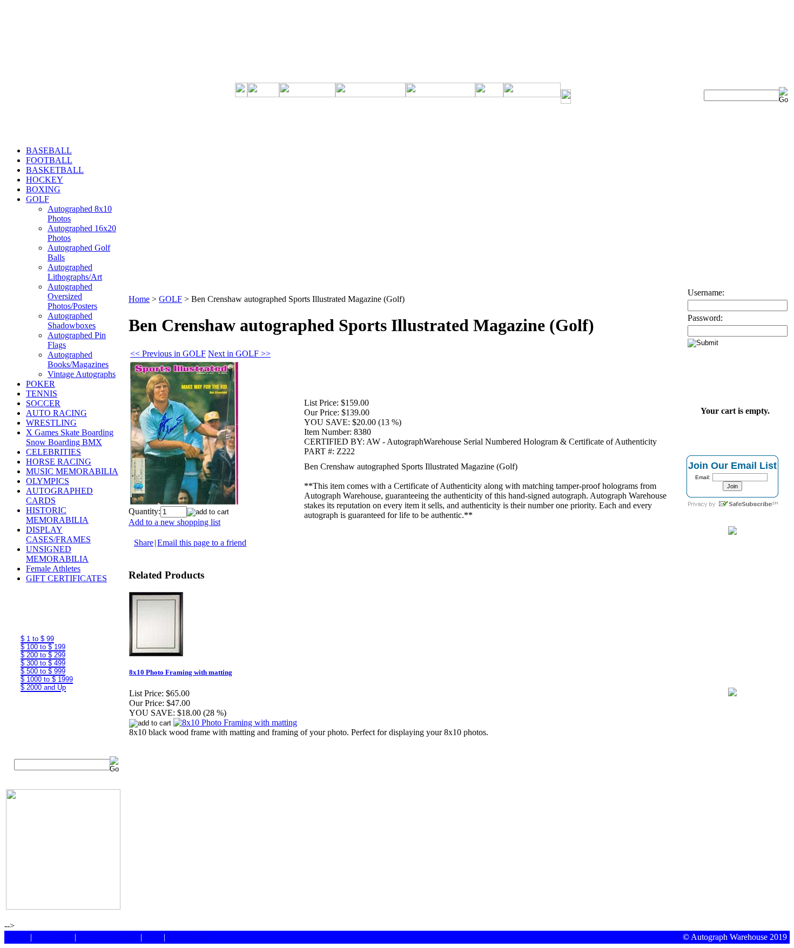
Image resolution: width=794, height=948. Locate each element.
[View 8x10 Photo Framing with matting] (235, 722)
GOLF (37, 199)
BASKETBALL (55, 169)
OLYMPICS (47, 481)
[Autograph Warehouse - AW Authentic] (732, 531)
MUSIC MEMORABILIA (72, 471)
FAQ (153, 937)
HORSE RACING (58, 461)
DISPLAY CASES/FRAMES (58, 534)
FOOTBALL (49, 160)
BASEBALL (49, 150)
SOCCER (43, 403)
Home (139, 299)
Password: (705, 317)
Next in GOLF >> (239, 353)
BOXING (43, 189)
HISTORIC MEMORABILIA (57, 515)
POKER (40, 383)
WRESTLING (51, 422)
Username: (706, 292)
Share (143, 542)
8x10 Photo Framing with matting (180, 672)
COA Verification (108, 937)
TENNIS (41, 393)
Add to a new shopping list (174, 522)
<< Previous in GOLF (168, 353)
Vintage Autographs (82, 374)
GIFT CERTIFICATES (66, 578)
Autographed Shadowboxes (72, 320)
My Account (188, 937)
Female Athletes (53, 568)
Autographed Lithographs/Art (75, 272)
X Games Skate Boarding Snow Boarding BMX (69, 437)
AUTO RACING (56, 413)
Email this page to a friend (201, 542)
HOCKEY (44, 179)
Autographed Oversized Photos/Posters (72, 296)
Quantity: (144, 511)
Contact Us (53, 937)
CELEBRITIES (53, 451)
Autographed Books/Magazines (78, 359)
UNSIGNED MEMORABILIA (57, 553)
